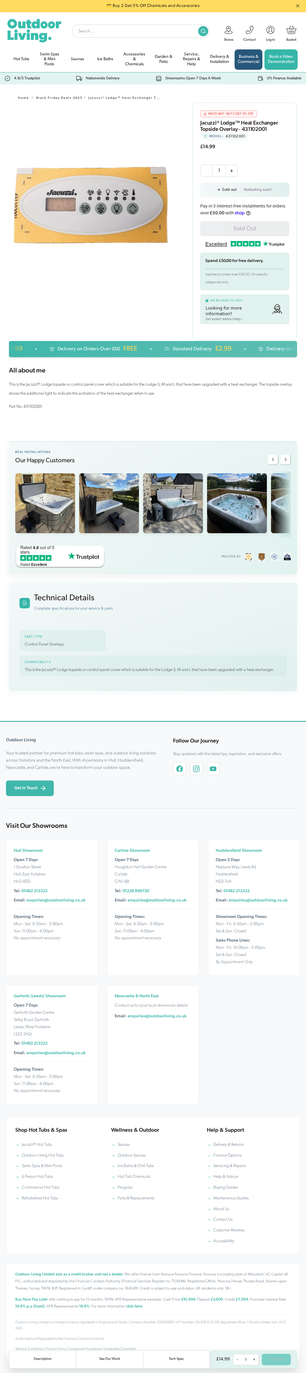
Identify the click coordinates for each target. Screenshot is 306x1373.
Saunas (124, 1144)
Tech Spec (176, 1359)
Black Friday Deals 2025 (59, 98)
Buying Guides (225, 1187)
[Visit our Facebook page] (179, 768)
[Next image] (285, 459)
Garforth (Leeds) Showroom (40, 996)
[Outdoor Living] (33, 29)
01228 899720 (136, 891)
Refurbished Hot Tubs (40, 1198)
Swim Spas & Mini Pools (42, 1166)
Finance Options (227, 1155)
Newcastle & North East (137, 996)
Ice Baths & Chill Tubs (136, 1166)
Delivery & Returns (228, 1144)
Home (23, 98)
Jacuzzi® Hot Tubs (37, 1144)
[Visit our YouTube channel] (213, 768)
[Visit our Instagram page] (196, 768)
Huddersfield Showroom (239, 850)
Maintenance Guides (231, 1198)
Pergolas (125, 1187)
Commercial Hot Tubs (40, 1187)
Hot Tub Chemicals (134, 1177)
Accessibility (223, 1241)
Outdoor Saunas (132, 1155)
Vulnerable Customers (119, 1349)
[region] (92, 213)
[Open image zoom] (92, 213)
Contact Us (222, 1219)
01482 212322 (35, 891)
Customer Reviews (228, 1230)
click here (134, 1306)
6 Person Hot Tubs (37, 1177)
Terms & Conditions (29, 1349)
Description (43, 1359)
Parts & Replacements (136, 1198)
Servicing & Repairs (229, 1166)
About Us (221, 1209)
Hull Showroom (28, 850)
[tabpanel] (92, 213)
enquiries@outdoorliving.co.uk (56, 900)
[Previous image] (273, 459)
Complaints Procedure (84, 1349)
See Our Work (109, 1359)
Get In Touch (26, 788)
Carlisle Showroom (132, 850)
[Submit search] (203, 31)
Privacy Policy (56, 1349)
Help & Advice (225, 1177)
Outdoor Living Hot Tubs (43, 1155)
